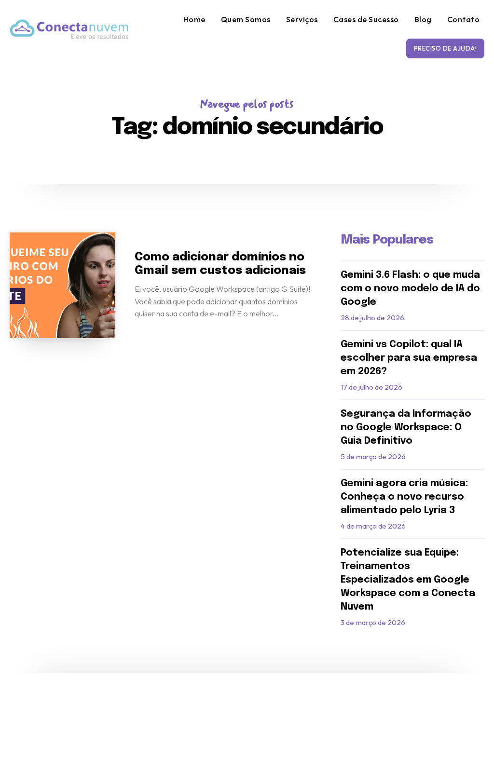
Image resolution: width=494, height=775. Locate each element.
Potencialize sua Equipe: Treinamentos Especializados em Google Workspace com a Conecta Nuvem (408, 580)
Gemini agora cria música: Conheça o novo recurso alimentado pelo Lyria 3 (404, 497)
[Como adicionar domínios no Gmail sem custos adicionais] (62, 285)
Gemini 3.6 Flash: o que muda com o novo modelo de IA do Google (410, 288)
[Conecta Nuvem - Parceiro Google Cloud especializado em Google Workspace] (69, 29)
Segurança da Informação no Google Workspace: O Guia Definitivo (406, 427)
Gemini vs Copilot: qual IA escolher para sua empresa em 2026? (409, 358)
